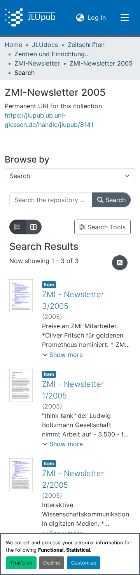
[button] (30, 17)
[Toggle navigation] (124, 17)
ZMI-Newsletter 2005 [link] (101, 63)
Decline (51, 563)
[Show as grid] (33, 227)
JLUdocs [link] (45, 44)
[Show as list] (17, 227)
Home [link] (13, 44)
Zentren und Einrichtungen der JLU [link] (53, 54)
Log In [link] (97, 17)
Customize (83, 563)
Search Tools (106, 227)
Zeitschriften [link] (86, 44)
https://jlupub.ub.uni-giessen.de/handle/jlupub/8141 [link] (49, 119)
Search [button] (114, 200)
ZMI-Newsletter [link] (37, 63)
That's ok (21, 563)
